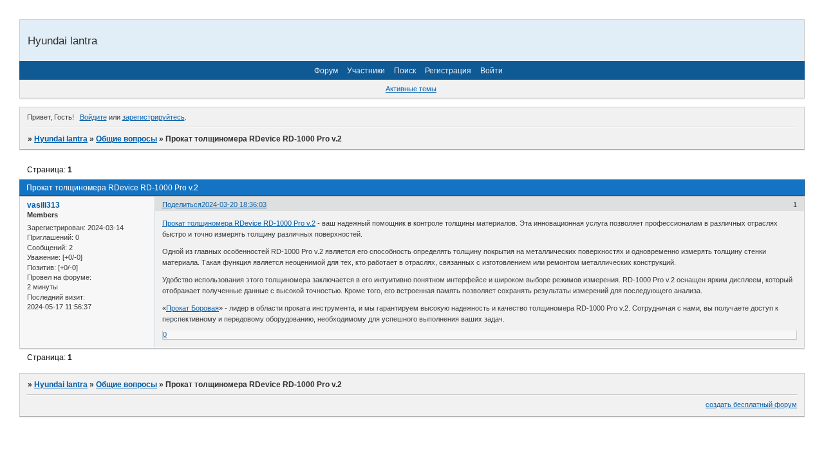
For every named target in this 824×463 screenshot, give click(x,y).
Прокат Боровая (192, 308)
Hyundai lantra (61, 138)
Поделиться (181, 204)
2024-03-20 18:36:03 (234, 204)
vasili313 (43, 205)
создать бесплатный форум (751, 404)
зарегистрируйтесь (153, 117)
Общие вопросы (126, 138)
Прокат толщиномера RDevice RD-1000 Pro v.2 (238, 223)
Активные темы (411, 89)
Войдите (93, 117)
